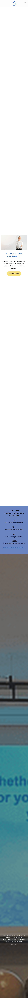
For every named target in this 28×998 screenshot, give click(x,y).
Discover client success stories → (14, 548)
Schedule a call (14, 274)
